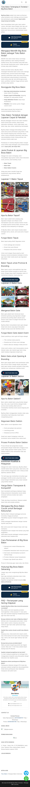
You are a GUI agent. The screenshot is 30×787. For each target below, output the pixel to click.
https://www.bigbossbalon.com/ (15, 705)
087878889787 (19, 718)
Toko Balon (4, 774)
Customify (16, 784)
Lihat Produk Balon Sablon (10, 458)
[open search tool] (21, 2)
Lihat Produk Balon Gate (10, 373)
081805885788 (12, 721)
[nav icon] (26, 2)
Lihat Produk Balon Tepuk (10, 280)
